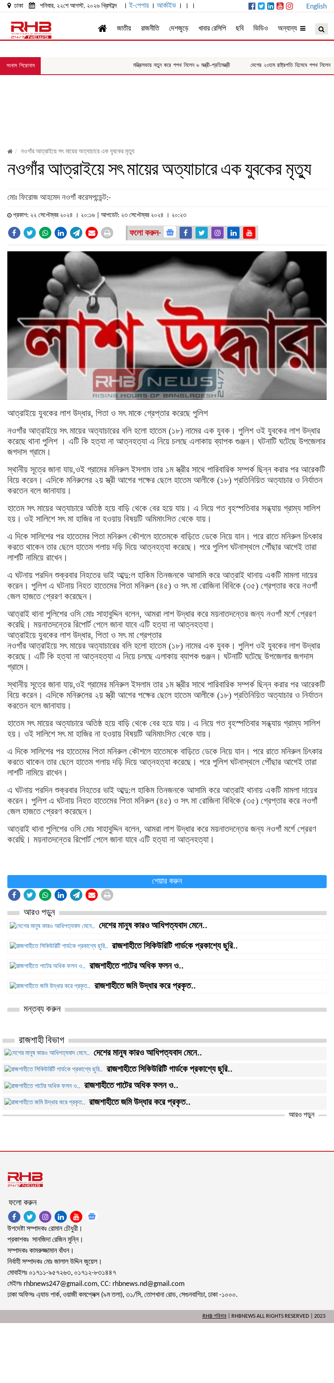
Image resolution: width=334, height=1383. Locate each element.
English (316, 7)
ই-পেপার (139, 6)
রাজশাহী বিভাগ (41, 1041)
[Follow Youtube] (249, 233)
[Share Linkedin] (61, 233)
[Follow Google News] (170, 231)
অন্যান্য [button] (289, 29)
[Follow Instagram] (217, 233)
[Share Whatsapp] (45, 233)
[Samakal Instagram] (289, 7)
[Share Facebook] (14, 233)
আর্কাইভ (166, 6)
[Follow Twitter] (202, 233)
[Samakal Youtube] (280, 7)
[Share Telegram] (76, 233)
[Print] (107, 233)
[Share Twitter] (30, 233)
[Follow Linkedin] (233, 233)
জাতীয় (124, 29)
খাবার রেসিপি (212, 29)
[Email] (92, 233)
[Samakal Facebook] (251, 7)
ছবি (240, 29)
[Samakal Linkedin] (270, 7)
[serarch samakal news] (321, 29)
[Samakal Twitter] (261, 7)
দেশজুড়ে (179, 29)
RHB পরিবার (214, 1316)
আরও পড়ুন (301, 1115)
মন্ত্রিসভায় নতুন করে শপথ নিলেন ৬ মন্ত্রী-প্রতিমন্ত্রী (164, 65)
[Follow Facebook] (186, 233)
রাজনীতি (150, 29)
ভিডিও (260, 29)
